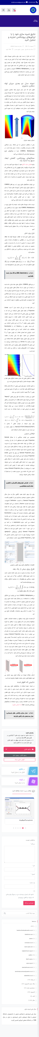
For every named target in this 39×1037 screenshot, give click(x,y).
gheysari (13, 46)
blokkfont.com (29, 934)
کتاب (33, 996)
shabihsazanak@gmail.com (18, 2)
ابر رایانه (33, 980)
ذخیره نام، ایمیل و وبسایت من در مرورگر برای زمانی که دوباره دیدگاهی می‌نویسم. (20, 896)
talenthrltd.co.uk (28, 976)
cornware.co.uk (29, 943)
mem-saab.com (28, 947)
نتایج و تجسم (17, 49)
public (30, 955)
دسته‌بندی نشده (31, 988)
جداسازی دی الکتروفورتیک (26, 820)
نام (33, 866)
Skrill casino (29, 959)
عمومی (22, 49)
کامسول (33, 992)
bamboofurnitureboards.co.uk (25, 930)
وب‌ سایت (32, 883)
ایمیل (33, 874)
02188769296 (31, 2)
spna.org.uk (29, 963)
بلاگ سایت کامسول (29, 49)
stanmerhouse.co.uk (27, 967)
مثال (33, 1000)
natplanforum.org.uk (27, 951)
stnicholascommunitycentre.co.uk (24, 972)
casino (31, 939)
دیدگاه (32, 844)
